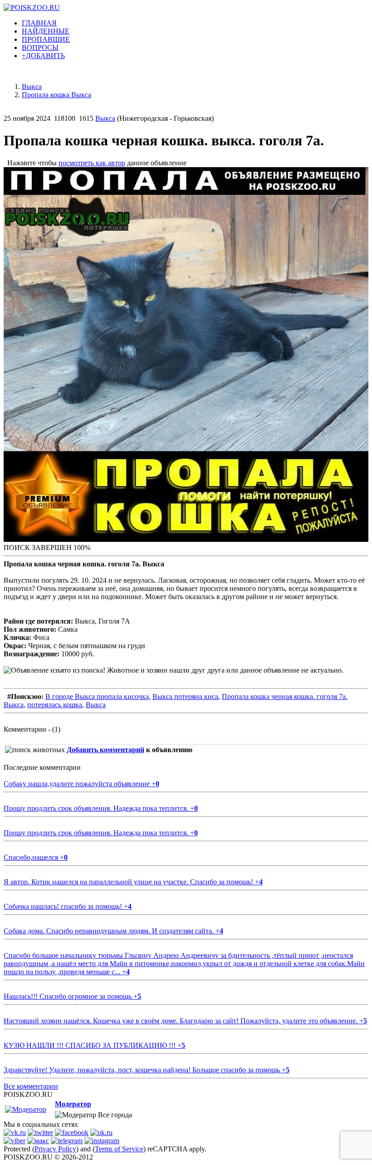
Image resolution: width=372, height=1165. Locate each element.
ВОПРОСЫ (40, 47)
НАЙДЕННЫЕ (45, 31)
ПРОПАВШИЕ (46, 39)
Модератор (73, 1104)
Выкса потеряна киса (185, 696)
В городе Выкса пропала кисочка (97, 696)
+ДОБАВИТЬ (43, 55)
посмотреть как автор (92, 163)
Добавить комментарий (105, 750)
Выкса (105, 118)
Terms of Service (119, 1149)
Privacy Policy (55, 1149)
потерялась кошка (54, 705)
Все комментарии (31, 1086)
